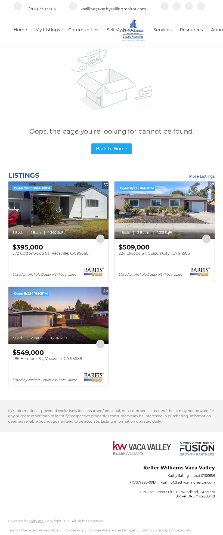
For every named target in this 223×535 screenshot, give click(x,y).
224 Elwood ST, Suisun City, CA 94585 (154, 253)
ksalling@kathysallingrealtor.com (187, 482)
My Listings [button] (47, 29)
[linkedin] (177, 8)
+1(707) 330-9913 (143, 482)
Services (162, 29)
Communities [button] (83, 29)
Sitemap (161, 530)
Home (20, 29)
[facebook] (164, 8)
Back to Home (111, 148)
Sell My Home (122, 29)
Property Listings (138, 530)
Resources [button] (191, 29)
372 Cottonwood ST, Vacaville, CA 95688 (51, 253)
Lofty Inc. (36, 521)
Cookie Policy (75, 530)
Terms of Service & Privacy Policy (35, 530)
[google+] (201, 8)
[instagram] (189, 8)
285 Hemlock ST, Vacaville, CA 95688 (47, 358)
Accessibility (181, 530)
